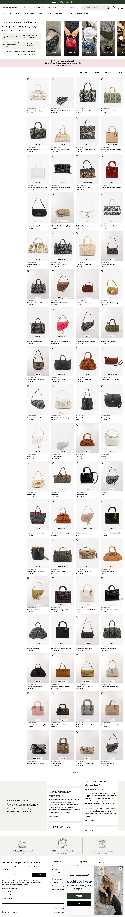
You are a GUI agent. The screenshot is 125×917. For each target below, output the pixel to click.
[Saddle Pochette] (62, 438)
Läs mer (21, 30)
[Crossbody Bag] (112, 399)
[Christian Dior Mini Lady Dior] (87, 706)
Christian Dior (31, 108)
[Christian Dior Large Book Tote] (87, 131)
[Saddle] (112, 476)
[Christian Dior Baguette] (112, 246)
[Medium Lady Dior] (87, 476)
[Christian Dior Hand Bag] (38, 92)
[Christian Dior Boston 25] (87, 92)
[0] (113, 8)
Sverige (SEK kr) (9, 912)
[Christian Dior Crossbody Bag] (62, 169)
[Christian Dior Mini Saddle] (62, 284)
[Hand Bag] (87, 438)
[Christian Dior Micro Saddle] (62, 322)
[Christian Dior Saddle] (38, 591)
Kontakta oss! (32, 52)
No (79, 903)
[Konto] (117, 8)
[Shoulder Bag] (87, 399)
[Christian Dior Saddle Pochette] (62, 92)
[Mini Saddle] (38, 438)
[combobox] (96, 7)
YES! (79, 896)
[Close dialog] (120, 868)
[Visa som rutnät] (81, 72)
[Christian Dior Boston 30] (38, 284)
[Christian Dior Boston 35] (112, 92)
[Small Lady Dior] (62, 745)
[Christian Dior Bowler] (38, 629)
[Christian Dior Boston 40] (62, 246)
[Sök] (108, 8)
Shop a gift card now (62, 65)
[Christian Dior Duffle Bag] (62, 361)
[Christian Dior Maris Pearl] (38, 207)
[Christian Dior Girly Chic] (112, 207)
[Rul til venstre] (49, 38)
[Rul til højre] (121, 38)
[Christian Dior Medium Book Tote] (38, 169)
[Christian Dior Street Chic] (87, 553)
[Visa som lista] (86, 72)
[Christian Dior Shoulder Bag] (62, 131)
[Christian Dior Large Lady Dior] (62, 591)
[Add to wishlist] (28, 79)
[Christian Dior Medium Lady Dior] (112, 131)
